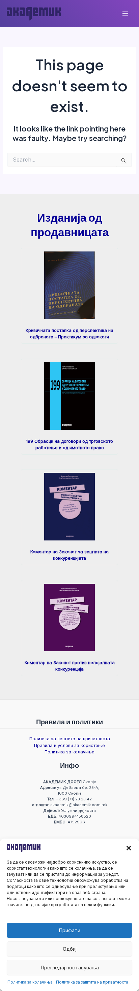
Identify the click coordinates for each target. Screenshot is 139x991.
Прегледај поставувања (69, 967)
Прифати (69, 930)
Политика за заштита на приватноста (92, 982)
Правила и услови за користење (69, 745)
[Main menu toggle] (125, 13)
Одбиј (70, 949)
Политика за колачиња (30, 982)
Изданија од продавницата (70, 224)
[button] (129, 848)
